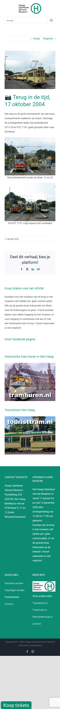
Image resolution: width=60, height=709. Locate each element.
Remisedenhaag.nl (42, 616)
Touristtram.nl (40, 603)
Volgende (48, 38)
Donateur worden (14, 583)
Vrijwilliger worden (14, 590)
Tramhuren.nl (39, 609)
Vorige (36, 38)
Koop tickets (16, 705)
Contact (9, 604)
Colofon (36, 623)
